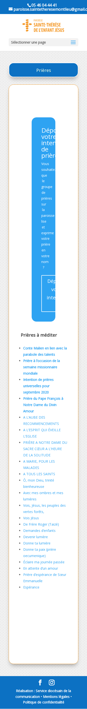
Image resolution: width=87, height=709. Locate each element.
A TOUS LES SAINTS (39, 474)
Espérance (31, 587)
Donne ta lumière (37, 543)
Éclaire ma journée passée (44, 562)
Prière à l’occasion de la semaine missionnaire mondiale (41, 367)
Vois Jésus (31, 518)
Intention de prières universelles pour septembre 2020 (38, 385)
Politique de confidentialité (43, 702)
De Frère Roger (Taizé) (41, 524)
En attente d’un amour (40, 568)
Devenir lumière (35, 537)
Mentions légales (56, 696)
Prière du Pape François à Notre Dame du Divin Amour (43, 404)
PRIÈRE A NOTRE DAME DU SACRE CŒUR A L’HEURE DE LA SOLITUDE (45, 448)
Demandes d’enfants (39, 530)
